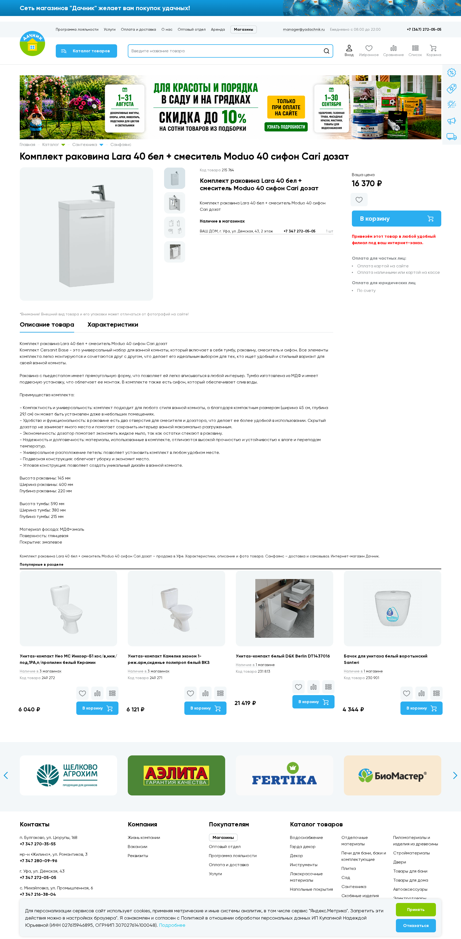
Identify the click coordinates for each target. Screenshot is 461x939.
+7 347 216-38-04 (38, 894)
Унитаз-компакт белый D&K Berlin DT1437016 (283, 656)
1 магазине (255, 665)
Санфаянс (120, 144)
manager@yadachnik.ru (304, 29)
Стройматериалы (411, 852)
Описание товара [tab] (47, 324)
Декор (296, 855)
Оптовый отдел (192, 29)
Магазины (243, 29)
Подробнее (172, 925)
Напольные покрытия (311, 889)
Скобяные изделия (360, 895)
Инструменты (303, 864)
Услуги (110, 29)
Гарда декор (303, 846)
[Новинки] (451, 89)
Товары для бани (410, 871)
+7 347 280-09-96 (38, 860)
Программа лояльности (77, 29)
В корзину (375, 218)
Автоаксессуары (410, 889)
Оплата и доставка (138, 29)
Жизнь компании (144, 837)
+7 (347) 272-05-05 (424, 29)
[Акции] (451, 73)
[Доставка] (451, 137)
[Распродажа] (451, 121)
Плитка (348, 868)
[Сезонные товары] (451, 105)
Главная (27, 144)
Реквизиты (138, 855)
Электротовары (409, 898)
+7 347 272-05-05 (299, 231)
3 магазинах (40, 671)
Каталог (51, 144)
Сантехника (85, 144)
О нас (166, 29)
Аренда (218, 29)
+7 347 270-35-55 (38, 843)
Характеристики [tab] (113, 324)
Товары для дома (410, 880)
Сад (345, 877)
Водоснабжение (306, 837)
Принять (416, 909)
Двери (399, 862)
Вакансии (137, 846)
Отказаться (416, 925)
